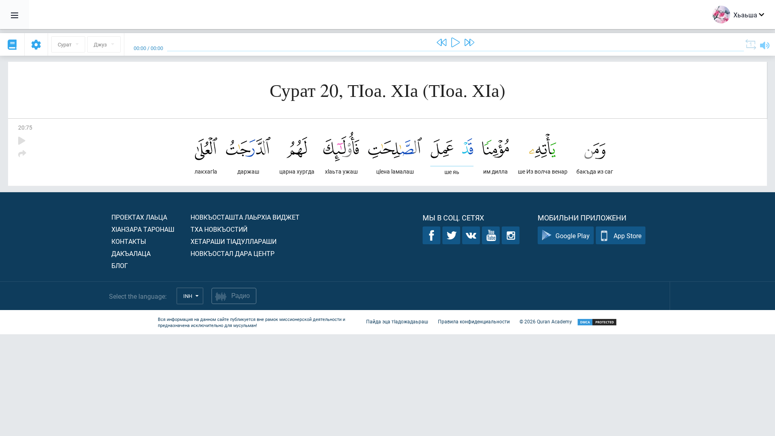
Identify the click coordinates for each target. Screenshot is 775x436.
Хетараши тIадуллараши (233, 241)
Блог (119, 265)
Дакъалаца (131, 253)
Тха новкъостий (219, 229)
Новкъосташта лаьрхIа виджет (245, 217)
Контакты (128, 241)
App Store (627, 235)
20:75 (25, 127)
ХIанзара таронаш (142, 229)
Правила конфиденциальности (474, 321)
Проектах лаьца (139, 217)
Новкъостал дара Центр (232, 253)
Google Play (572, 235)
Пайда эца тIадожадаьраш (397, 321)
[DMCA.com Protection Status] (597, 322)
